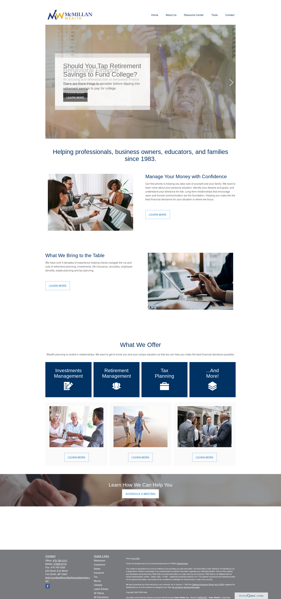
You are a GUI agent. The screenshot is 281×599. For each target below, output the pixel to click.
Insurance (99, 572)
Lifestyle (98, 584)
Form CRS (135, 558)
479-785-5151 (60, 560)
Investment (99, 564)
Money (97, 580)
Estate (97, 568)
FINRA (200, 597)
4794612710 (60, 563)
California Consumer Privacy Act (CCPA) (208, 584)
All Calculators (101, 597)
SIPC (205, 597)
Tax (96, 576)
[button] (155, 14)
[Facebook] (47, 586)
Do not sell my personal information (186, 587)
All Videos (99, 593)
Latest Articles (101, 589)
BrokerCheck (182, 563)
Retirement (99, 560)
